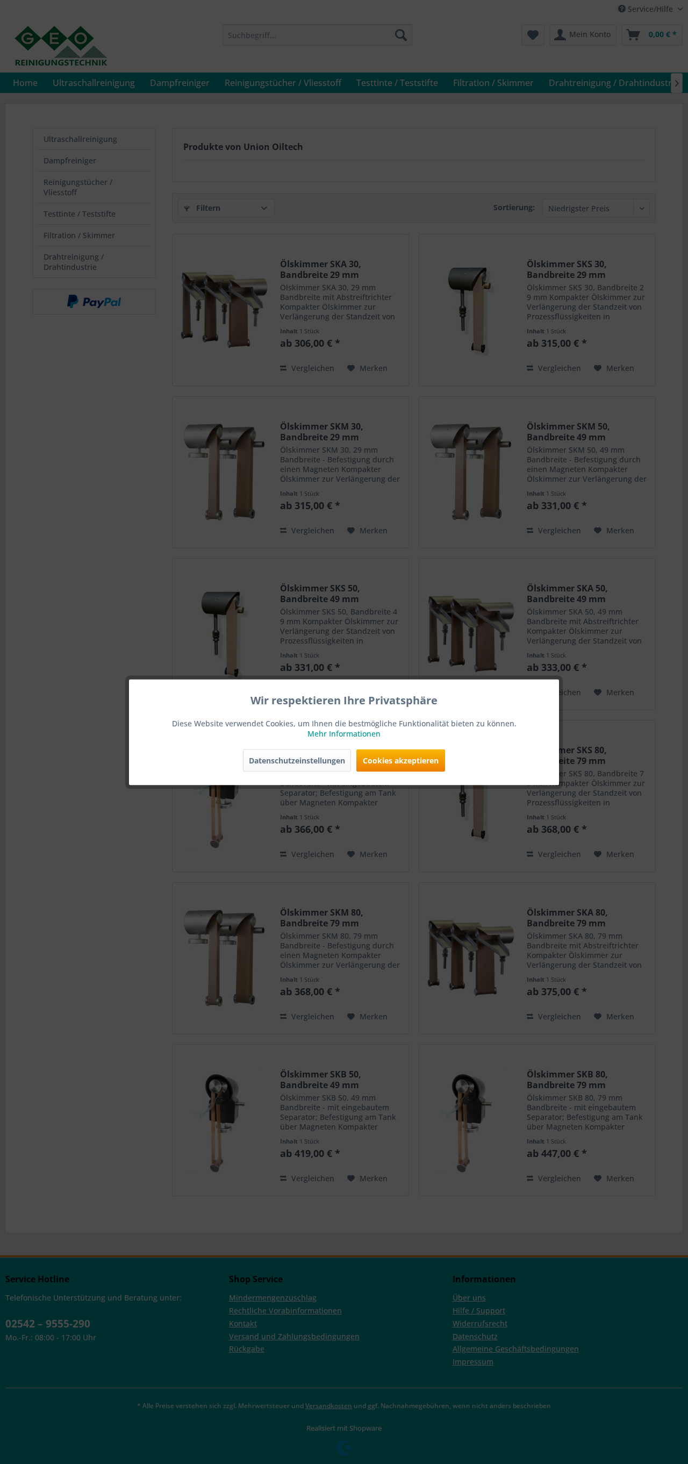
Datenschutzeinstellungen (297, 760)
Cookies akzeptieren (401, 760)
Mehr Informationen (344, 733)
